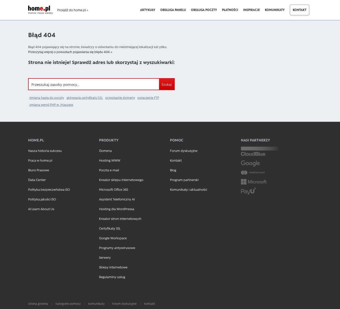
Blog (173, 170)
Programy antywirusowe (117, 248)
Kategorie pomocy (68, 304)
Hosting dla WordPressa (116, 209)
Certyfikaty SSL (109, 228)
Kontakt (299, 10)
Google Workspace (113, 238)
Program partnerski (184, 180)
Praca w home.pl (40, 160)
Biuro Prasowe (38, 170)
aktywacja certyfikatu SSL (84, 98)
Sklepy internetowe (113, 267)
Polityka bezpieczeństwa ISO (49, 189)
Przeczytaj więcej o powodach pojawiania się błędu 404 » (70, 52)
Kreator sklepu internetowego (121, 180)
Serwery (105, 257)
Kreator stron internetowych (120, 218)
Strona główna (38, 304)
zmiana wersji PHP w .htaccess (51, 105)
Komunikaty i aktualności (188, 189)
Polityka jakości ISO (42, 199)
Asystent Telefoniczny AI (117, 199)
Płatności (230, 10)
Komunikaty (275, 10)
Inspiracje (251, 10)
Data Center (37, 180)
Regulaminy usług (112, 277)
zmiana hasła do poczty (46, 98)
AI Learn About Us (41, 209)
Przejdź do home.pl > (72, 10)
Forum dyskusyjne (183, 150)
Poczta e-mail (109, 170)
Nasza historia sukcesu (45, 150)
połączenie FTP (148, 98)
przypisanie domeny (120, 98)
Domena (105, 150)
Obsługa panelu (173, 10)
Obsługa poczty (204, 10)
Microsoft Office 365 (113, 189)
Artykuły (147, 10)
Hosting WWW (109, 160)
